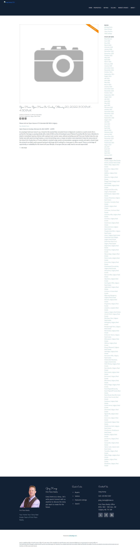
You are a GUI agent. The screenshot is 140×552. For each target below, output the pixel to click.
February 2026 (108, 47)
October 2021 (108, 140)
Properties (97, 8)
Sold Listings (108, 33)
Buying (106, 8)
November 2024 (109, 70)
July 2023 (107, 99)
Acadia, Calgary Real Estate (112, 160)
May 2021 (107, 151)
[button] (100, 515)
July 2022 (107, 122)
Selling (113, 8)
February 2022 (108, 132)
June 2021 (107, 149)
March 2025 (107, 62)
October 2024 (108, 72)
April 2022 (107, 128)
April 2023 (107, 105)
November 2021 (109, 138)
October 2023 (108, 93)
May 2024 (107, 82)
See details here (24, 126)
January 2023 (108, 109)
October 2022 (108, 116)
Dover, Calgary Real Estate (112, 235)
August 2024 (108, 76)
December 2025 (109, 51)
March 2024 (107, 84)
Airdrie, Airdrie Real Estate (112, 162)
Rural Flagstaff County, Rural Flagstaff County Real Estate (112, 391)
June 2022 (107, 124)
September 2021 (109, 142)
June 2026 (107, 41)
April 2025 (107, 59)
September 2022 (109, 118)
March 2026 (107, 45)
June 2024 (107, 80)
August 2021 (107, 145)
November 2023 (109, 91)
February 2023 (108, 107)
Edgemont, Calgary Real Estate (32, 116)
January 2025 (108, 66)
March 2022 (107, 130)
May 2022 (107, 126)
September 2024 (109, 74)
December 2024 (109, 68)
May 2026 (107, 43)
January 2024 (108, 86)
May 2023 (107, 103)
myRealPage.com (73, 535)
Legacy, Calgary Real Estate (112, 312)
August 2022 (107, 120)
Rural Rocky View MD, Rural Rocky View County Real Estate (112, 397)
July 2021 (106, 147)
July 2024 (107, 78)
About (133, 8)
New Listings (108, 29)
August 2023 (107, 97)
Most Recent (108, 39)
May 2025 (107, 57)
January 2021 (108, 155)
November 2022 (109, 113)
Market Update (123, 8)
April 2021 (107, 153)
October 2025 (108, 55)
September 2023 (109, 95)
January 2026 (108, 49)
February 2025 (108, 64)
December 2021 (109, 136)
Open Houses (108, 31)
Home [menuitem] (90, 8)
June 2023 (107, 101)
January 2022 (108, 134)
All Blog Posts (108, 27)
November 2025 (109, 53)
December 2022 (109, 111)
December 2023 (109, 89)
